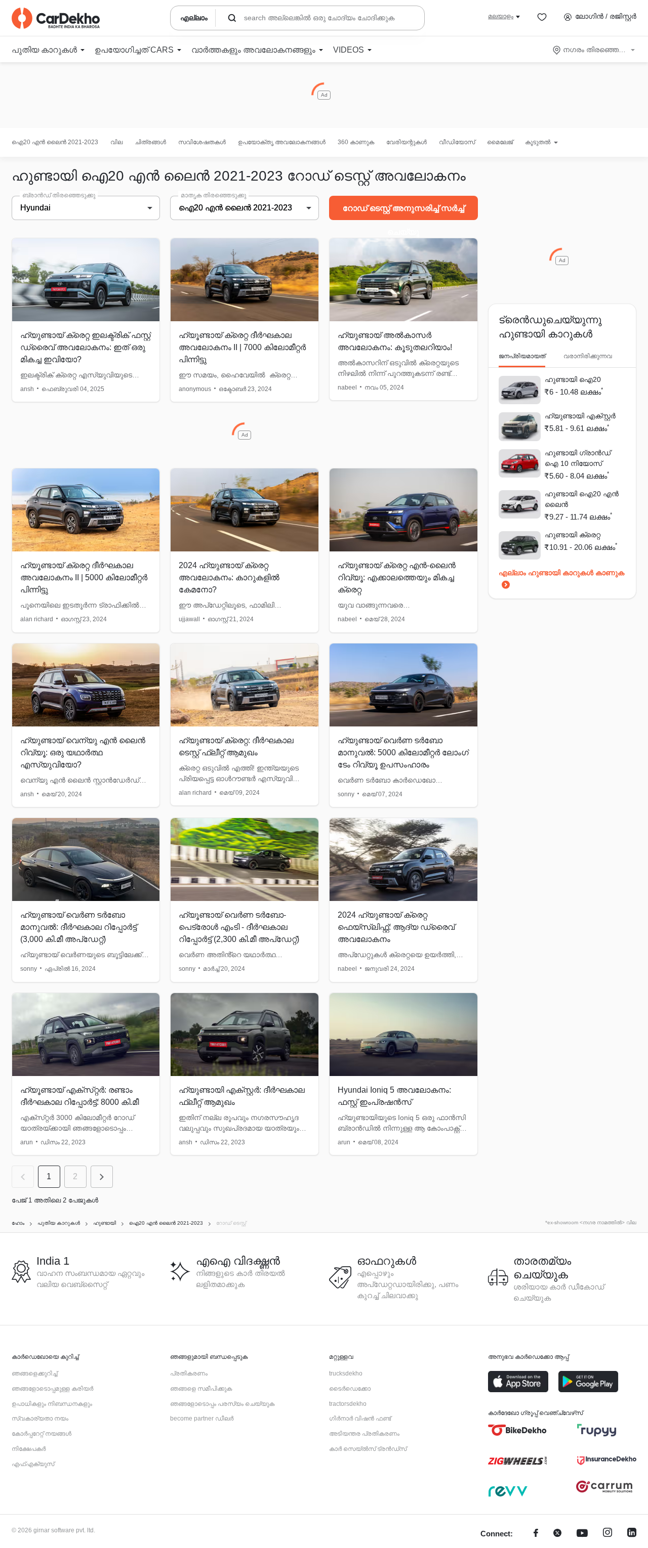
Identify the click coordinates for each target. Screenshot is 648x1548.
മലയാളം (500, 16)
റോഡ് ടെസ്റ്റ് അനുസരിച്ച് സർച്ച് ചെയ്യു (403, 212)
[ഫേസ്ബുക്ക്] (536, 1534)
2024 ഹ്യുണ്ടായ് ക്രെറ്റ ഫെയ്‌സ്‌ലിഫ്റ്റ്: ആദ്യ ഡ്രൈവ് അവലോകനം (396, 927)
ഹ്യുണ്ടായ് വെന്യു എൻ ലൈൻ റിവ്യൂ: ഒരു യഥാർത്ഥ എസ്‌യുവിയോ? (82, 752)
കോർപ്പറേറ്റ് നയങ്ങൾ (41, 1433)
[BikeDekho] (517, 1430)
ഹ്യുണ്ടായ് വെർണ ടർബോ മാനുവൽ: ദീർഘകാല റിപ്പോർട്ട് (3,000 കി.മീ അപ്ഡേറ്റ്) (78, 927)
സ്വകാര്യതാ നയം (40, 1418)
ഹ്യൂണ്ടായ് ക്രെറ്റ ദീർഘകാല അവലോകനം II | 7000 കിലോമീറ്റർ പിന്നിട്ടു (242, 347)
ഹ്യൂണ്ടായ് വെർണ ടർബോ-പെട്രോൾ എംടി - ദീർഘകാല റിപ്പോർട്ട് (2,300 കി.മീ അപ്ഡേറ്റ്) (239, 927)
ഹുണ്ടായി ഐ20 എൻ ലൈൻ (582, 499)
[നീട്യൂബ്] (582, 1534)
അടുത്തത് (101, 1176)
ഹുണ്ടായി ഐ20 (573, 379)
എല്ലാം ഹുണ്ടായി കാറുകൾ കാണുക (561, 573)
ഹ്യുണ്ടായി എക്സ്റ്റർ (580, 416)
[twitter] (557, 1534)
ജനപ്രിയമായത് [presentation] (522, 356)
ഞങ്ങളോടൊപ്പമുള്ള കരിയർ (52, 1388)
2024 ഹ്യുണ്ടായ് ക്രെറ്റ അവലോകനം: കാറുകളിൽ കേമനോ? (229, 577)
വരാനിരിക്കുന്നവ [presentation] (587, 356)
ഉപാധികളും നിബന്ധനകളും (52, 1403)
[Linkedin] (631, 1534)
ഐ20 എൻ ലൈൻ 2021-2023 (55, 142)
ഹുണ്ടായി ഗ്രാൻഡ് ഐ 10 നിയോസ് (578, 458)
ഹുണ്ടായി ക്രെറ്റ (572, 535)
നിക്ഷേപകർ (29, 1448)
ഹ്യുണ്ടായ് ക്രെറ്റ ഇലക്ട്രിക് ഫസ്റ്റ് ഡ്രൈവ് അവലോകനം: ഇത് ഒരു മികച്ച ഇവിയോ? (85, 347)
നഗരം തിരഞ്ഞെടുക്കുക (594, 50)
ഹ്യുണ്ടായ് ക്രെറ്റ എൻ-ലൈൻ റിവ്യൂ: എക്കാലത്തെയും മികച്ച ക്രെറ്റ (397, 577)
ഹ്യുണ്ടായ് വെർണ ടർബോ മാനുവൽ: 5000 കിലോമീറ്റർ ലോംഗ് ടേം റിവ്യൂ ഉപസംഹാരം (403, 752)
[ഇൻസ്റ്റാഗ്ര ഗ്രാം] (607, 1534)
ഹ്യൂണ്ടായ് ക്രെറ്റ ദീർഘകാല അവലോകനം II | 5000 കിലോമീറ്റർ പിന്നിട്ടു (83, 577)
